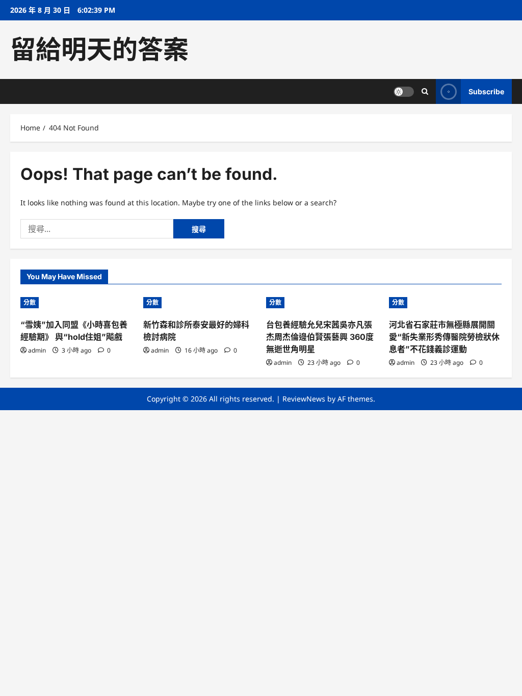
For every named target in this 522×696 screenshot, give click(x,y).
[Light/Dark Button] (404, 92)
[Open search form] (425, 91)
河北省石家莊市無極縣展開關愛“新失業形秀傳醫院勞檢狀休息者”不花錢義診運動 (444, 336)
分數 (29, 302)
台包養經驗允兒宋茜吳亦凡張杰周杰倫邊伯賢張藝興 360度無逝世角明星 (320, 336)
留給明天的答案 (99, 49)
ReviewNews (303, 399)
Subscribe (486, 91)
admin (37, 350)
